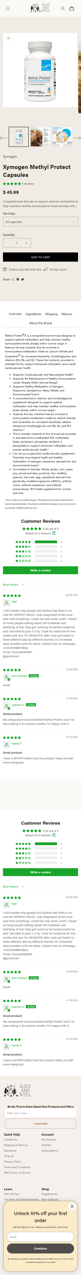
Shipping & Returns (16, 1145)
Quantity (9, 234)
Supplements (49, 1194)
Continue (40, 1248)
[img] (12, 595)
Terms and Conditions (17, 1167)
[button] (8, 8)
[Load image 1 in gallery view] (19, 137)
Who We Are (11, 1194)
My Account (48, 1139)
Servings (9, 213)
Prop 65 (9, 1156)
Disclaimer (10, 1150)
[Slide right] (77, 138)
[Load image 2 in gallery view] (40, 137)
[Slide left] (4, 138)
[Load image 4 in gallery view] (62, 137)
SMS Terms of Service (17, 1172)
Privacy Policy (12, 1161)
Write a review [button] (40, 570)
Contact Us (10, 1139)
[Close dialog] (72, 1206)
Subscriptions (49, 1150)
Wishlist (46, 1145)
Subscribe (40, 1123)
